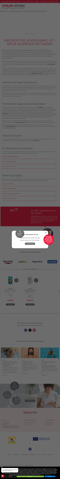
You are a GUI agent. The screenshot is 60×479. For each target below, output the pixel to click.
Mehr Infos (50, 476)
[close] (46, 232)
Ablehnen (10, 476)
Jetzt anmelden (30, 243)
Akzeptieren (30, 476)
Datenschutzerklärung (46, 474)
